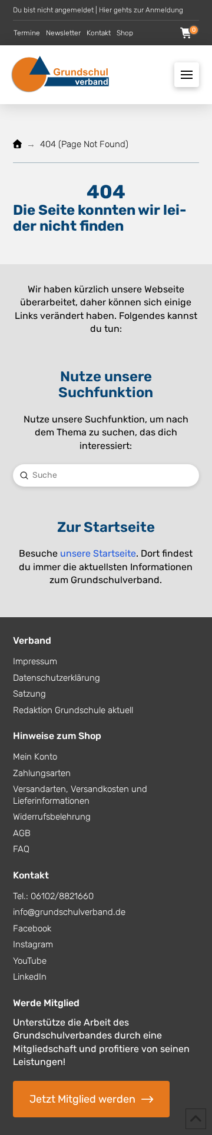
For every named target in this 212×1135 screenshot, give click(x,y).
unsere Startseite (98, 553)
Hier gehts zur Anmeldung (141, 10)
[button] (186, 33)
